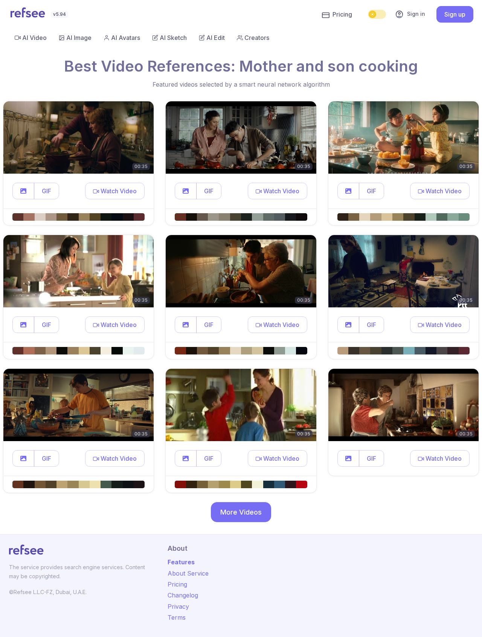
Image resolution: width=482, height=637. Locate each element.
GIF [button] (46, 191)
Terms (177, 617)
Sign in (410, 14)
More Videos (241, 512)
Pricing (342, 14)
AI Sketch (173, 37)
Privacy (178, 606)
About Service (188, 573)
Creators (256, 37)
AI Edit (215, 37)
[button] (23, 191)
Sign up (454, 14)
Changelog (183, 595)
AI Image (79, 37)
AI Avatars (125, 37)
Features (181, 562)
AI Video (34, 37)
